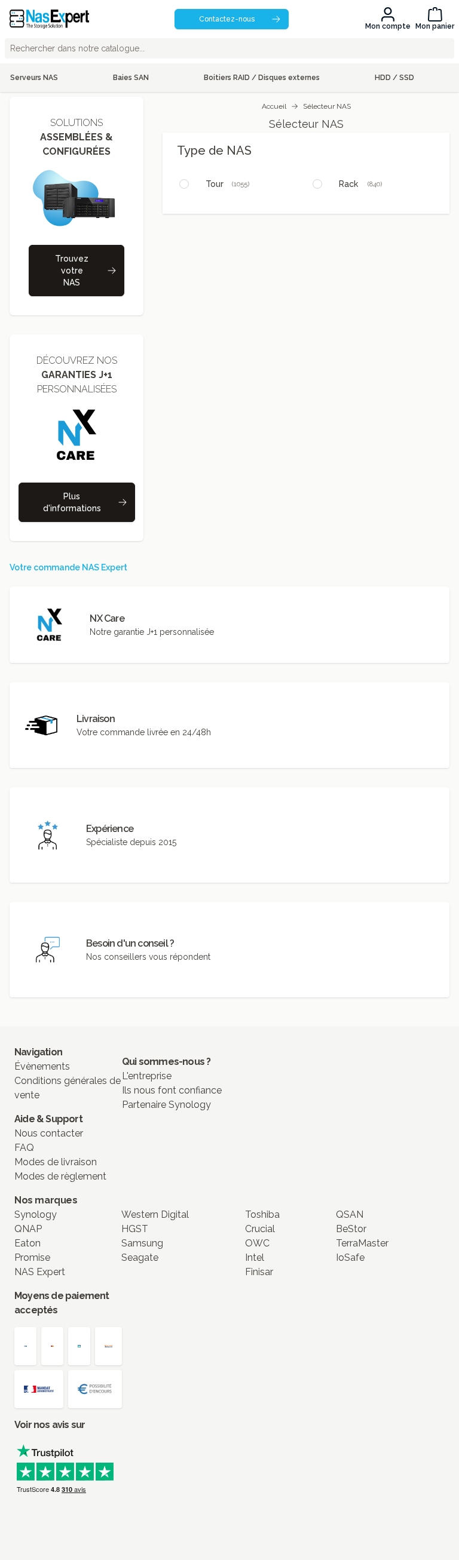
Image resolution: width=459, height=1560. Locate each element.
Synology (35, 1214)
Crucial (260, 1229)
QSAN (349, 1214)
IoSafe (350, 1257)
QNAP (28, 1229)
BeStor (351, 1229)
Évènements (42, 1066)
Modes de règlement (60, 1176)
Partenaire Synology (166, 1104)
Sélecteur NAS (327, 106)
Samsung (142, 1243)
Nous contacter (48, 1133)
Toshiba (262, 1214)
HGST (134, 1229)
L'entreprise (147, 1076)
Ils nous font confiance (172, 1090)
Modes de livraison (55, 1162)
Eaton (27, 1243)
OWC (257, 1243)
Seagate (139, 1257)
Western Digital (155, 1214)
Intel (254, 1257)
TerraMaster (362, 1243)
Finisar (259, 1272)
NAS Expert (39, 1272)
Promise (32, 1257)
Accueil (274, 106)
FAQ (24, 1147)
